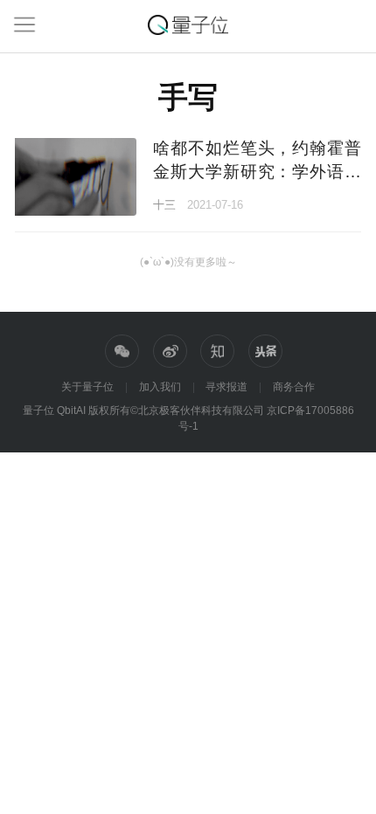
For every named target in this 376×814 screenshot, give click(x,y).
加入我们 (160, 387)
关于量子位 (87, 387)
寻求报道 (226, 387)
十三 (164, 204)
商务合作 (294, 387)
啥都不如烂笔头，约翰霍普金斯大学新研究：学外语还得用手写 (256, 171)
